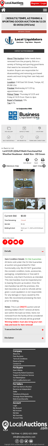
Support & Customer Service (23, 375)
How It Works (17, 370)
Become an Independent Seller (22, 390)
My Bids (16, 413)
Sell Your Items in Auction (22, 387)
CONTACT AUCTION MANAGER (24, 51)
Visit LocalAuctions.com (22, 380)
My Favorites (17, 415)
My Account (17, 408)
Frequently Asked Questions (23, 373)
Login (15, 406)
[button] (24, 183)
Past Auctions (18, 356)
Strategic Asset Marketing (22, 396)
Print (43, 163)
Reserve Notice (18, 361)
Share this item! (8, 238)
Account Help (18, 418)
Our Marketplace (19, 378)
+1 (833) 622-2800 (28, 433)
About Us (16, 354)
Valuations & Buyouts (21, 394)
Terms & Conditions (20, 359)
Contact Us (17, 364)
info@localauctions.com (24, 437)
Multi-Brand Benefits (20, 399)
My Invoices (17, 410)
